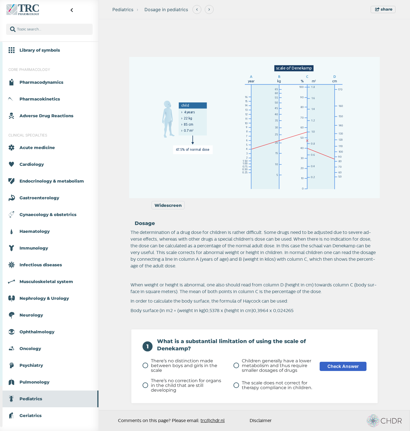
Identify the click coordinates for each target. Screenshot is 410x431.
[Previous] (196, 9)
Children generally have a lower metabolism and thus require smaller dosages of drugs (276, 365)
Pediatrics (122, 9)
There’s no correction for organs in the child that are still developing (186, 385)
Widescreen (168, 205)
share (386, 9)
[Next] (209, 9)
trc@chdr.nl (213, 420)
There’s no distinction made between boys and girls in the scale (184, 365)
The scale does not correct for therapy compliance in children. (277, 385)
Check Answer (343, 366)
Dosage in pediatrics (166, 9)
